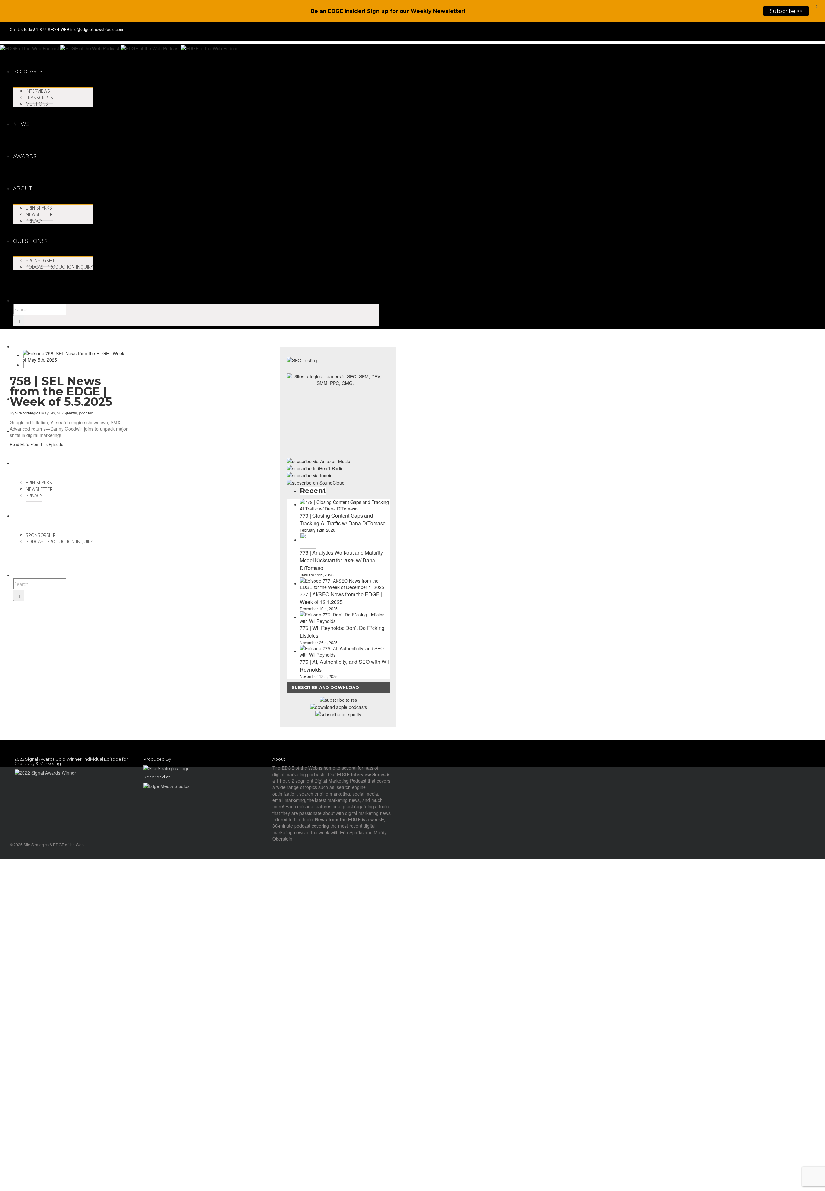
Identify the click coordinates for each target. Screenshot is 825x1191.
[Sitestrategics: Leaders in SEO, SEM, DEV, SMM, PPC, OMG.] (335, 413)
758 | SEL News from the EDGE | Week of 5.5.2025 (61, 391)
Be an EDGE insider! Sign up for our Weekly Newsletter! (388, 11)
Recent (313, 491)
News (72, 412)
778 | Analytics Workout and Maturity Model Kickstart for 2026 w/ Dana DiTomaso (341, 560)
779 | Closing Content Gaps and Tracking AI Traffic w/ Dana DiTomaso (343, 519)
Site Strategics (27, 412)
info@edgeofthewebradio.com (96, 29)
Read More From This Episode (36, 444)
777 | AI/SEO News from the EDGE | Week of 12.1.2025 (341, 597)
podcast (86, 412)
